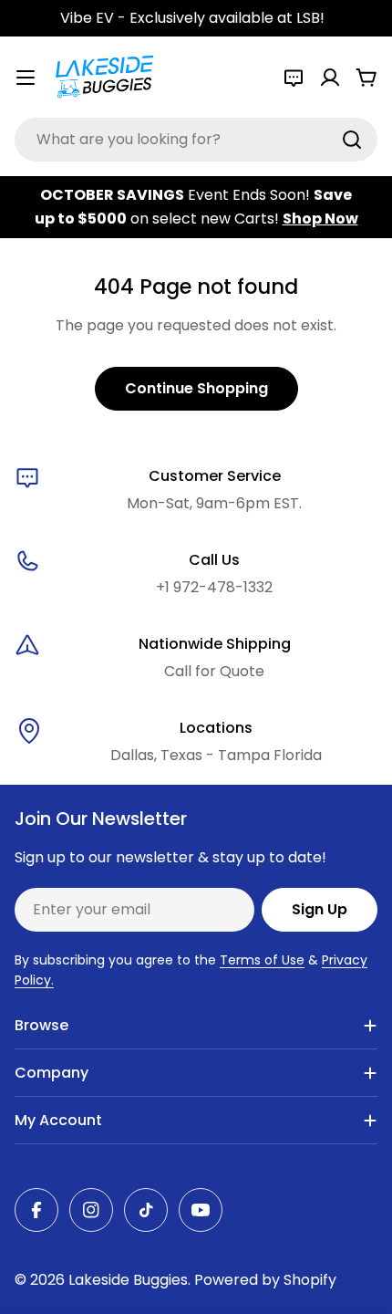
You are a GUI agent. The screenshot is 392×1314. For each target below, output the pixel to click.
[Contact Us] (293, 78)
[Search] (352, 140)
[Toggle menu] (25, 78)
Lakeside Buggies (128, 1279)
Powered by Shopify (265, 1279)
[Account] (330, 78)
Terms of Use (262, 960)
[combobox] (196, 140)
